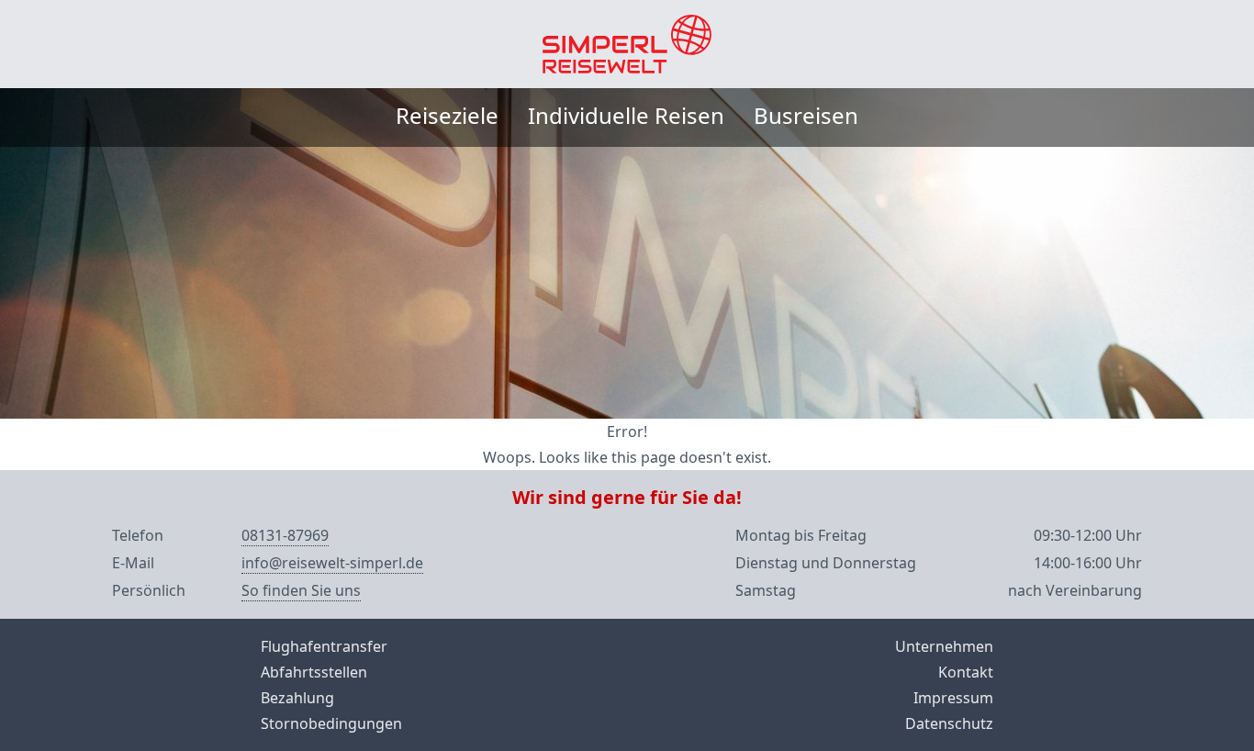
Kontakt (965, 672)
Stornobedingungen (331, 723)
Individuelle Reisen (626, 115)
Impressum (953, 698)
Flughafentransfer (324, 646)
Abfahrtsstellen (314, 672)
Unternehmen (944, 646)
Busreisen (806, 115)
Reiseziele (447, 115)
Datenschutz (949, 723)
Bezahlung (297, 698)
